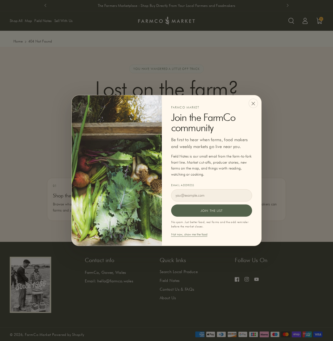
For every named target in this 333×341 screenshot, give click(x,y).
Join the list (211, 211)
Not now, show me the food (189, 234)
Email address (182, 185)
